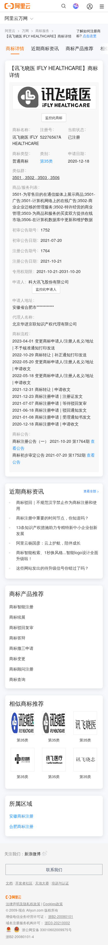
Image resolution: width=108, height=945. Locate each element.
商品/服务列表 (25, 187)
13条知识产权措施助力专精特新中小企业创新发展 (56, 530)
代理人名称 (22, 317)
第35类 (46, 161)
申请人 (18, 282)
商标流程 (20, 333)
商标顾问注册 (21, 669)
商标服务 (42, 30)
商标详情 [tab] (15, 48)
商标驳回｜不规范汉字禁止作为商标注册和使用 (56, 505)
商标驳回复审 (21, 627)
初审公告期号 (24, 230)
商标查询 (17, 679)
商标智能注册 (21, 606)
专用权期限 (22, 271)
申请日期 (76, 153)
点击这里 (89, 35)
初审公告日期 (24, 240)
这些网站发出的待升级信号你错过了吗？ (52, 568)
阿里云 (10, 30)
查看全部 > (91, 491)
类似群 (18, 170)
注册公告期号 (24, 250)
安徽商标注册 (21, 816)
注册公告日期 (24, 261)
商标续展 (17, 617)
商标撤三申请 (21, 648)
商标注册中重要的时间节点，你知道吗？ (52, 518)
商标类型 (20, 153)
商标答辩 (17, 638)
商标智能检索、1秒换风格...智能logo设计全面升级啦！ (57, 555)
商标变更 (17, 658)
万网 (25, 30)
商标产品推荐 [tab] (79, 48)
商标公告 (20, 434)
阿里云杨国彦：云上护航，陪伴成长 (48, 543)
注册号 (46, 129)
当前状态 (76, 129)
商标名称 (20, 129)
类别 (44, 153)
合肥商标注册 (21, 826)
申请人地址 (22, 300)
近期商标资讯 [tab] (45, 48)
